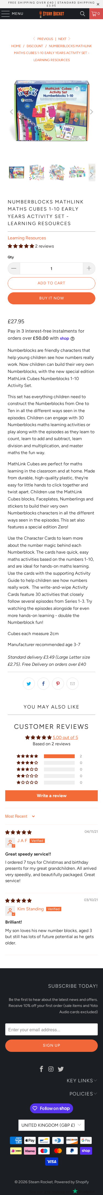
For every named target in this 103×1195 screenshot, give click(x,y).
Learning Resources (27, 237)
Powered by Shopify (71, 1182)
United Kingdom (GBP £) (48, 1125)
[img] (18, 832)
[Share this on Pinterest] (58, 684)
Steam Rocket (40, 1182)
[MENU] (3, 13)
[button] (21, 246)
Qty (11, 257)
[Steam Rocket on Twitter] (61, 1069)
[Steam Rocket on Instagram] (51, 1069)
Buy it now (51, 298)
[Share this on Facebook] (43, 684)
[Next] (91, 111)
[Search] (82, 13)
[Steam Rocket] (51, 13)
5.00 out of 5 (65, 737)
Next (62, 39)
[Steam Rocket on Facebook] (42, 1069)
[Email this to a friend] (72, 684)
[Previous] (11, 111)
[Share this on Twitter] (29, 684)
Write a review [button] (51, 795)
